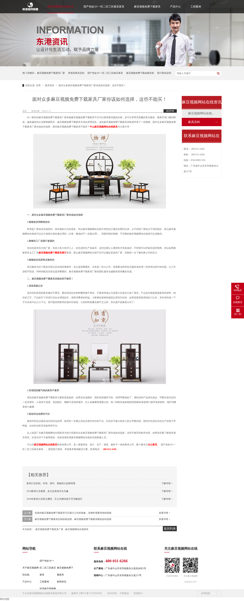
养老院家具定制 (76, 73)
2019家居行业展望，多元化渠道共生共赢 (47, 491)
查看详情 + (164, 513)
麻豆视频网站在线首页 (60, 6)
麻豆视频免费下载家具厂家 (51, 73)
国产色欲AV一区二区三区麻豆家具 (103, 6)
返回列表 (170, 111)
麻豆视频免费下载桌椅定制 (140, 73)
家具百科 (50, 85)
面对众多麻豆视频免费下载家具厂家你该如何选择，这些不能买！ (92, 85)
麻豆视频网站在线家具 (76, 529)
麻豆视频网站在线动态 (201, 113)
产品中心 (175, 6)
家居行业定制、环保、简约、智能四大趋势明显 (51, 483)
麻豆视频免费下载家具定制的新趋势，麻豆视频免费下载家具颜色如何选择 (73, 519)
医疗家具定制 (164, 73)
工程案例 (195, 6)
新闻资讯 (61, 581)
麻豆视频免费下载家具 (147, 6)
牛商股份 (124, 593)
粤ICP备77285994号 (90, 593)
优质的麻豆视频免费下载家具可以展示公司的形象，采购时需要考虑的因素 (73, 513)
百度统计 (138, 593)
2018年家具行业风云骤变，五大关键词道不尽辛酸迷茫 (54, 499)
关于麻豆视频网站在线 (30, 571)
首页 (38, 85)
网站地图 (4, 599)
